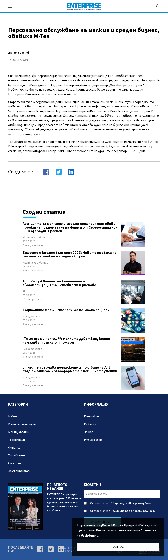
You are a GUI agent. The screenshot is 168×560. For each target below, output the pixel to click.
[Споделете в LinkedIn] (71, 172)
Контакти (92, 416)
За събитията (19, 471)
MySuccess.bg (93, 440)
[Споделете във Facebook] (46, 172)
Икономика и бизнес (35, 237)
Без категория (32, 348)
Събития (14, 463)
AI (24, 291)
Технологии (16, 440)
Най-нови (15, 416)
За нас (88, 432)
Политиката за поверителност (133, 511)
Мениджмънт (31, 316)
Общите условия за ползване (131, 503)
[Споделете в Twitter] (58, 172)
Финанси (14, 447)
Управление (16, 455)
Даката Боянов (19, 53)
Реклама (90, 424)
